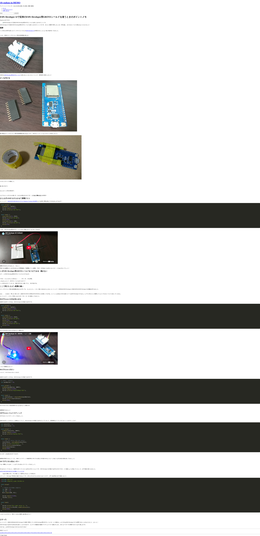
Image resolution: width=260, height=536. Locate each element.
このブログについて (7, 9)
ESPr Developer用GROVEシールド (12, 75)
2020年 (21, 532)
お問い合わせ (6, 10)
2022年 (14, 532)
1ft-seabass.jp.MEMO (10, 2)
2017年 (30, 532)
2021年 (18, 532)
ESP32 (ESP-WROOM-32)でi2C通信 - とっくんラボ (12, 471)
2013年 (44, 532)
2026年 (1, 532)
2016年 (34, 532)
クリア (16, 13)
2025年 (4, 532)
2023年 (11, 532)
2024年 (8, 532)
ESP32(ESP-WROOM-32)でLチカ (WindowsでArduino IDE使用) (22, 201)
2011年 (50, 532)
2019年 (24, 532)
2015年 (37, 532)
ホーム (4, 8)
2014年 (40, 532)
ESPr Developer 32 (30, 30)
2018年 (27, 532)
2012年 (47, 532)
